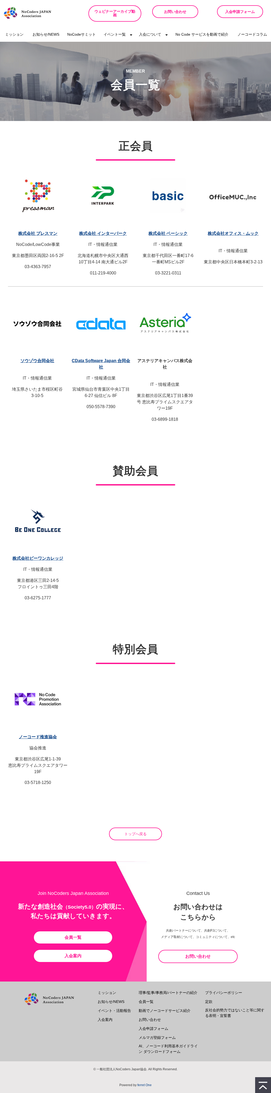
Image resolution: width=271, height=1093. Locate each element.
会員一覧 (73, 937)
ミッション (14, 34)
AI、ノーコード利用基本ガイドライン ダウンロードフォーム (168, 1049)
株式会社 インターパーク (103, 233)
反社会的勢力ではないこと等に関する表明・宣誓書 (234, 1013)
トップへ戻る (135, 834)
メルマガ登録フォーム (157, 1037)
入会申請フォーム (240, 12)
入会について (150, 34)
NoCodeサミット (81, 34)
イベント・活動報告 (114, 1010)
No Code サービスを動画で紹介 (201, 34)
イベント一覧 (114, 34)
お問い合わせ (175, 12)
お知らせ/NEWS (46, 34)
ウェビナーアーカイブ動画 (114, 13)
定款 (209, 1001)
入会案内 (73, 956)
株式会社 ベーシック (168, 233)
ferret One (144, 1085)
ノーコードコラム (252, 34)
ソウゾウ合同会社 (37, 360)
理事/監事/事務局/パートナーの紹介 (168, 993)
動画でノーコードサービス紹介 (165, 1010)
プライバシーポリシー (223, 993)
